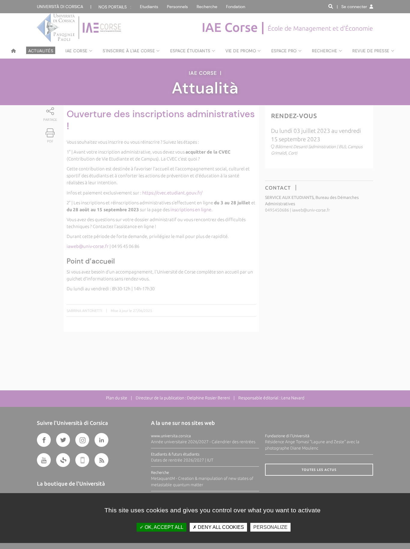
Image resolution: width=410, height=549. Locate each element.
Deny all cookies (220, 527)
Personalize (270, 527)
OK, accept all (163, 527)
